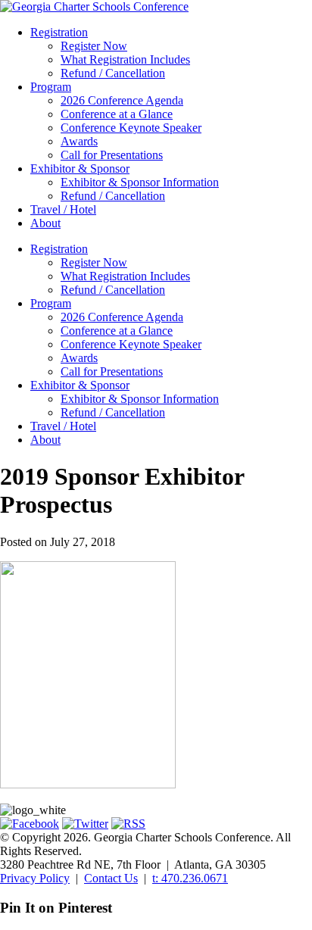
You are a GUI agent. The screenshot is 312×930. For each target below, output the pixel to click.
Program (50, 86)
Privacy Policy (35, 878)
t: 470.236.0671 (190, 878)
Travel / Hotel (63, 209)
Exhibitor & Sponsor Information (140, 182)
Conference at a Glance (117, 114)
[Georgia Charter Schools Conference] (94, 6)
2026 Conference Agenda (122, 100)
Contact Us (111, 878)
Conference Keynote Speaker (131, 127)
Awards (79, 141)
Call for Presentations (112, 154)
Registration (59, 32)
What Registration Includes (125, 59)
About (45, 223)
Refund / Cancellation (113, 73)
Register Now (94, 45)
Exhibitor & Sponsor (79, 168)
